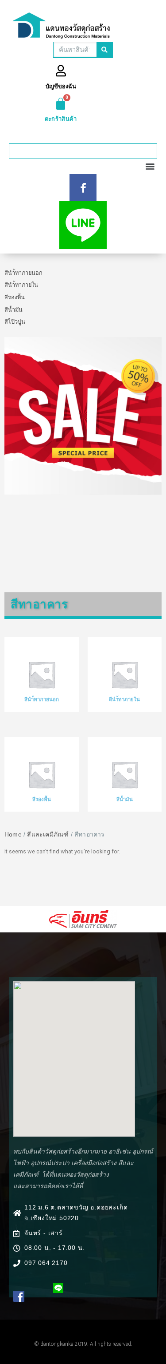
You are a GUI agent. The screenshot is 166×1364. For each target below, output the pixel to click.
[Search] (104, 49)
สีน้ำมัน (13, 309)
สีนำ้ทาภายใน (21, 285)
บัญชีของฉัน (61, 86)
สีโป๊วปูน (14, 321)
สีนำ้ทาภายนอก (23, 273)
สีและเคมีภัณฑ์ (48, 834)
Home (13, 834)
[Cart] (60, 104)
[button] (149, 151)
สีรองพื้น (14, 297)
